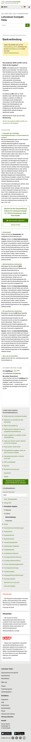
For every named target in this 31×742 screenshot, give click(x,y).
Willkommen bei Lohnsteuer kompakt (15, 416)
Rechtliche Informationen (11, 469)
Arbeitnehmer (8, 531)
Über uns (4, 682)
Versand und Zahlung (8, 714)
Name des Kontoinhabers (10, 356)
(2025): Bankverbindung (11, 53)
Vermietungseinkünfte (10, 542)
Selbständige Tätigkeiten (11, 546)
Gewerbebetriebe (9, 550)
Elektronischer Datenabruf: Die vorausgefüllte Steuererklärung (14, 430)
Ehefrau (7, 513)
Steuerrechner (5, 675)
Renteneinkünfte (9, 539)
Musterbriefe (5, 678)
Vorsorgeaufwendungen (11, 568)
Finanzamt (8, 521)
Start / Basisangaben (10, 499)
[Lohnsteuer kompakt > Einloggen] (29, 7)
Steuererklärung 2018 (10, 47)
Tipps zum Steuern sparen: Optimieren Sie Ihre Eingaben (15, 442)
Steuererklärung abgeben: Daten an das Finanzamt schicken (14, 451)
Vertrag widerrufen (7, 717)
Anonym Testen (15, 225)
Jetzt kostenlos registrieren (16, 220)
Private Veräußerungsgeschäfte (13, 564)
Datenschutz (5, 705)
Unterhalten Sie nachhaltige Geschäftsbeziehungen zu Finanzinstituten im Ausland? (15, 135)
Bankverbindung (21, 35)
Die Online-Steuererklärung (11, 3)
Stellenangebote (6, 692)
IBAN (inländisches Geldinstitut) (12, 264)
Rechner (6, 466)
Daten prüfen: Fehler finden (12, 447)
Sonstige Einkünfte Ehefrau (12, 560)
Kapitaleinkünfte (9, 535)
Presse (6, 476)
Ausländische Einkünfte (11, 553)
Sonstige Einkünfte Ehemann (13, 557)
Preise (3, 711)
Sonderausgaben (9, 571)
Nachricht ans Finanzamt (11, 582)
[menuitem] (23, 7)
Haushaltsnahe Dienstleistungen (14, 528)
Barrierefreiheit (5, 708)
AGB (2, 702)
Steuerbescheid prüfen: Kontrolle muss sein (14, 457)
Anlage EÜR (7, 503)
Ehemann (8, 510)
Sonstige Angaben (9, 579)
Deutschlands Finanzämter (9, 673)
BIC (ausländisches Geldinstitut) (12, 311)
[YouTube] (24, 738)
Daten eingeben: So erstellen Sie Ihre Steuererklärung (15, 436)
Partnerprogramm (6, 689)
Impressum (7, 473)
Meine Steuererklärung (11, 426)
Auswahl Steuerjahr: (9, 492)
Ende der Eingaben (9, 586)
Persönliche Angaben (9, 35)
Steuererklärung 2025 (14, 49)
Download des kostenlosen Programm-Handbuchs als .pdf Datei (15, 482)
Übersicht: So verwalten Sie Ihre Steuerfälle (13, 421)
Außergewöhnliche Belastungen (13, 575)
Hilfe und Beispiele (9, 462)
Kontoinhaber (7, 232)
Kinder (6, 524)
